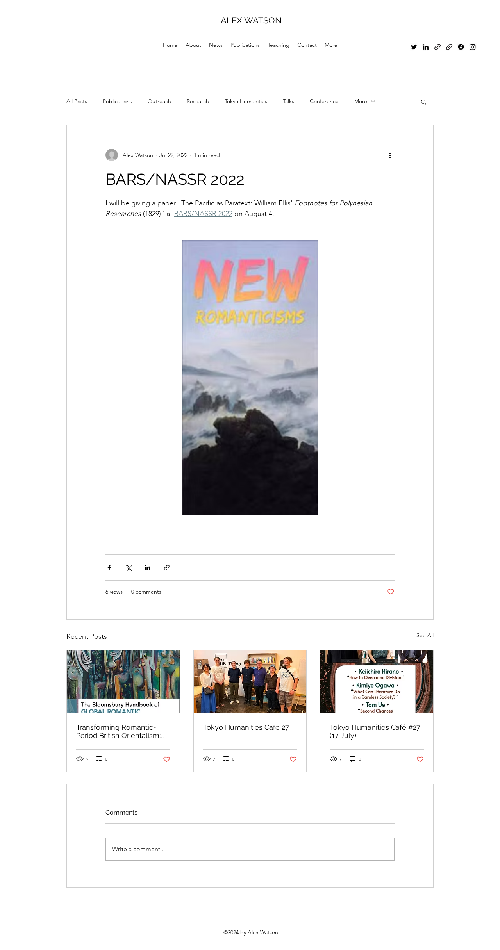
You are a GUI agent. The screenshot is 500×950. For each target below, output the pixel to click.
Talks (288, 101)
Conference (324, 101)
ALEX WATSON (251, 20)
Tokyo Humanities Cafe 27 (246, 727)
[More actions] (390, 155)
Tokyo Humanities (246, 101)
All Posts (76, 101)
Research (198, 101)
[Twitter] (414, 47)
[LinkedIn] (426, 47)
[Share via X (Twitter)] (128, 567)
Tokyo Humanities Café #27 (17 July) (375, 731)
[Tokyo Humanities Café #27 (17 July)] (376, 681)
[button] (423, 101)
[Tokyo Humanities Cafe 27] (250, 681)
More (360, 101)
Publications (117, 101)
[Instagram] (473, 47)
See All (425, 635)
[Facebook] (461, 47)
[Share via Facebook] (109, 567)
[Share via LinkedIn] (147, 567)
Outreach (159, 101)
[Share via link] (166, 567)
